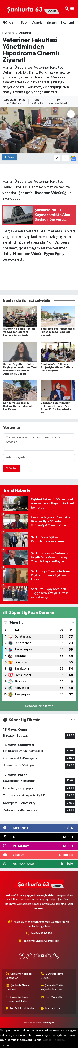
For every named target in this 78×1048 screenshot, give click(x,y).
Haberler (8, 33)
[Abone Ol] (73, 158)
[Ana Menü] (72, 9)
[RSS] (56, 956)
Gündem (9, 22)
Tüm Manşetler (54, 997)
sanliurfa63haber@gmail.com (41, 940)
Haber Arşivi (52, 1008)
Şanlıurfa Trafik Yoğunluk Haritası (52, 987)
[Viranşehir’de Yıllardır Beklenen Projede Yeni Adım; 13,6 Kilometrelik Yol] (58, 390)
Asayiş (37, 22)
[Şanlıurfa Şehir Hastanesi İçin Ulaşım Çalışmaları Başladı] (58, 316)
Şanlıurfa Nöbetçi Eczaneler (19, 975)
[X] (29, 956)
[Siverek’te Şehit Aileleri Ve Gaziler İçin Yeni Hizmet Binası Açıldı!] (20, 316)
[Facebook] (22, 956)
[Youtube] (42, 956)
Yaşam (51, 22)
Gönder (11, 468)
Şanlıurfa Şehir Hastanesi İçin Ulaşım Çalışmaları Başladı (58, 332)
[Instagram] (36, 956)
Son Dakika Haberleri (22, 1008)
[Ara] (67, 9)
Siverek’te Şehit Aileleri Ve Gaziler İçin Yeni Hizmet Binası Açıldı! (19, 332)
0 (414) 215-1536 (41, 933)
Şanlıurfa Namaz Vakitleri (18, 987)
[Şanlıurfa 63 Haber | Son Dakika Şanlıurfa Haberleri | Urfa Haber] (31, 9)
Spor (24, 22)
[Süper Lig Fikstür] (73, 720)
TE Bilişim (48, 1022)
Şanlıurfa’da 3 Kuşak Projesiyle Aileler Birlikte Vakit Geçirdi (57, 367)
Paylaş (11, 157)
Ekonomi (67, 22)
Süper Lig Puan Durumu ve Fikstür (17, 999)
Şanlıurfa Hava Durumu (52, 975)
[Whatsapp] (49, 956)
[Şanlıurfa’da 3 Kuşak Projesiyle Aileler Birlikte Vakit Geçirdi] (58, 351)
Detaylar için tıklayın (39, 706)
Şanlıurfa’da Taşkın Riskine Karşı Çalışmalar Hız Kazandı (18, 406)
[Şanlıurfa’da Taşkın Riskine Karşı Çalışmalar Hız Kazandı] (20, 390)
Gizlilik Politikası (54, 1040)
